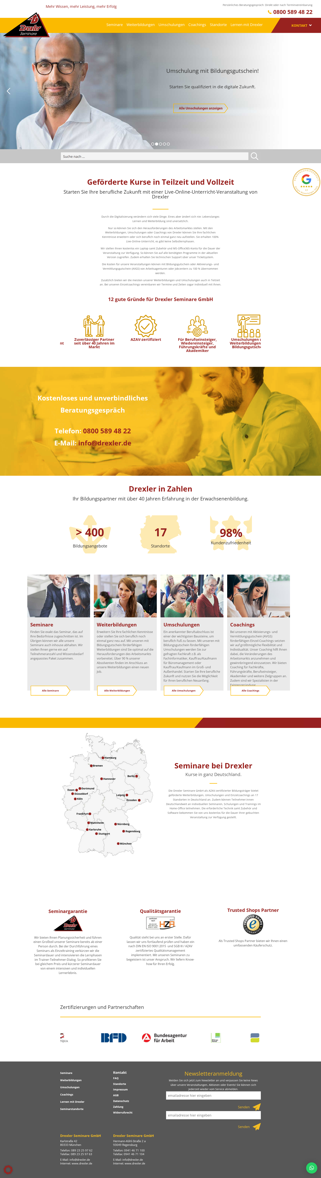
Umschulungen (171, 24)
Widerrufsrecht (122, 1112)
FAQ (116, 1078)
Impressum (120, 1089)
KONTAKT (299, 25)
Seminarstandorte (71, 1109)
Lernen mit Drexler (247, 24)
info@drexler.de (79, 1159)
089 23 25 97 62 (82, 1150)
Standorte (218, 24)
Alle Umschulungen (184, 690)
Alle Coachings (250, 690)
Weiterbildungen (141, 24)
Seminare (114, 24)
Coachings (197, 24)
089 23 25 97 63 (81, 1154)
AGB (116, 1095)
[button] (8, 1170)
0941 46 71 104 (134, 1154)
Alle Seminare (50, 690)
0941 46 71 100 (134, 1150)
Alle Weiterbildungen (117, 690)
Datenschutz (121, 1101)
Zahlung (118, 1106)
